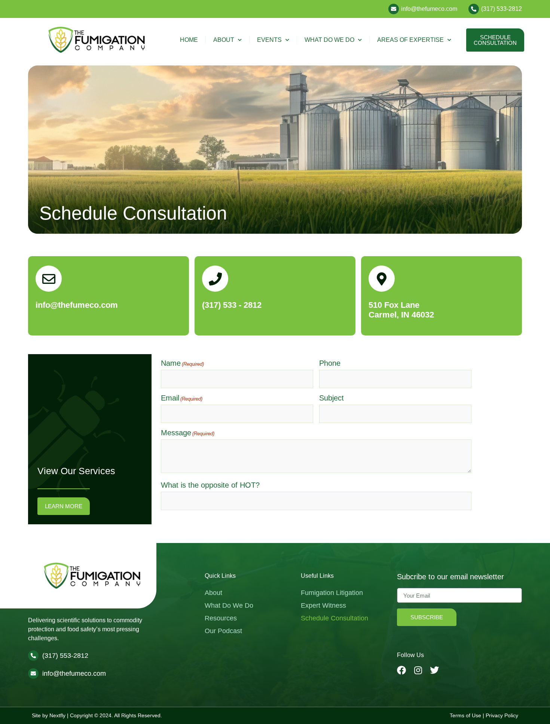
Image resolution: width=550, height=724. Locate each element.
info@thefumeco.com (429, 9)
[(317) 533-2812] (473, 9)
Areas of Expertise (410, 40)
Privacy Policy (502, 715)
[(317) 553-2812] (33, 655)
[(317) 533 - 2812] (215, 279)
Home (189, 40)
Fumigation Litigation (332, 592)
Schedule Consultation (334, 618)
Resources (221, 618)
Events (269, 40)
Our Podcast (223, 631)
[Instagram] (417, 670)
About (223, 40)
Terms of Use (465, 715)
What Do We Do (329, 40)
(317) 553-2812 (65, 655)
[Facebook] (401, 670)
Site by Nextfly (48, 715)
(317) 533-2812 (501, 9)
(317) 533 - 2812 (232, 305)
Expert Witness (323, 605)
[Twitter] (434, 670)
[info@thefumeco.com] (393, 9)
